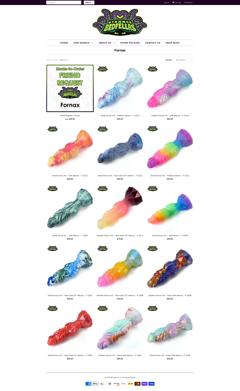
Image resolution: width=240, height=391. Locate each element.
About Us (105, 43)
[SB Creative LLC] (120, 23)
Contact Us (152, 43)
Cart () (177, 2)
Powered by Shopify (128, 377)
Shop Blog (173, 43)
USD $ (88, 2)
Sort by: (169, 60)
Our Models (82, 43)
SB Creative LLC (115, 377)
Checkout (188, 2)
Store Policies (130, 43)
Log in (166, 2)
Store (64, 43)
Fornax (120, 50)
